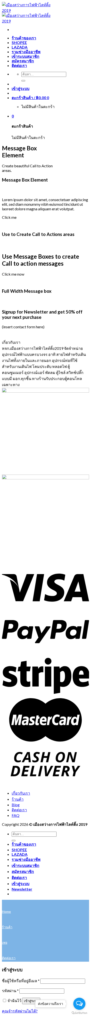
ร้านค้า (18, 799)
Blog (16, 804)
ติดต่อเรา (19, 65)
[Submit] (23, 80)
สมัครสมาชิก (23, 61)
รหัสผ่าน (10, 990)
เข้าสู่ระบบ (31, 1001)
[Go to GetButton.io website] (79, 1013)
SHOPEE (19, 42)
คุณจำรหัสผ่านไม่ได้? (20, 1011)
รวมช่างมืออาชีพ (26, 51)
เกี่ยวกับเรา (21, 793)
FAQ (15, 815)
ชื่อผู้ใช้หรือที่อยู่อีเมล (21, 980)
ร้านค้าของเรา (24, 38)
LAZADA (19, 47)
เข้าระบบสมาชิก (25, 56)
